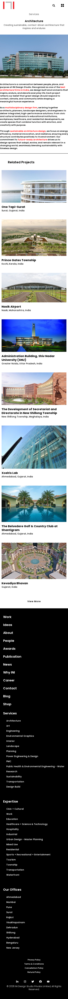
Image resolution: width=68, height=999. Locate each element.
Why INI (9, 672)
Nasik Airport (11, 307)
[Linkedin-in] (17, 981)
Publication (12, 656)
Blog (6, 696)
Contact (10, 688)
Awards (9, 648)
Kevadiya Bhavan (15, 583)
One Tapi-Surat (13, 207)
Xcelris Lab (10, 473)
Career (9, 680)
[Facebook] (40, 981)
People (8, 640)
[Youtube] (48, 981)
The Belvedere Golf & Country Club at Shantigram (30, 528)
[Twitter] (32, 981)
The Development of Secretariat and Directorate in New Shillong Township (29, 411)
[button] (62, 5)
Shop (7, 704)
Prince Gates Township (19, 260)
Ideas (7, 625)
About (8, 633)
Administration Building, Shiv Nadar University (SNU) (28, 358)
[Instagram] (25, 981)
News (7, 664)
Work (7, 617)
